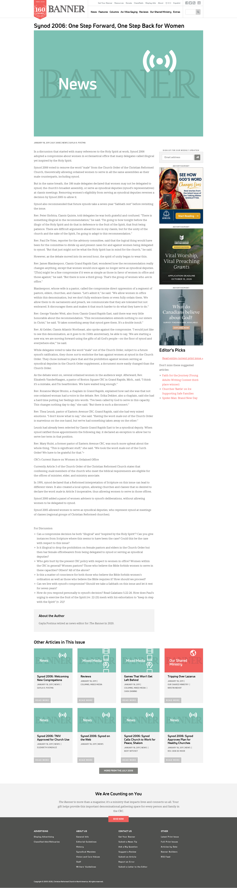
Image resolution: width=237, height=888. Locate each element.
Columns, (85, 685)
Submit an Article (127, 857)
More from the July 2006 (118, 771)
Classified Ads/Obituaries (47, 842)
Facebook (186, 3)
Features (103, 12)
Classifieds (138, 3)
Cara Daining (130, 691)
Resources (119, 3)
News (65, 143)
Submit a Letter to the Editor (133, 867)
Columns (114, 12)
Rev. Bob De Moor (176, 751)
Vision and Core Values (88, 857)
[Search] (198, 12)
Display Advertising (44, 837)
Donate (129, 3)
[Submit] (197, 157)
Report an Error (126, 862)
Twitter (190, 3)
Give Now (118, 819)
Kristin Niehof (175, 688)
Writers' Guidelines (86, 867)
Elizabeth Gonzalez (47, 748)
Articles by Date (169, 847)
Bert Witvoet (131, 751)
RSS (194, 3)
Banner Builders (169, 852)
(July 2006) (55, 143)
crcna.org (199, 2)
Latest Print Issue (170, 837)
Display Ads (150, 3)
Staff (78, 862)
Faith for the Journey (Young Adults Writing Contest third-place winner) (180, 380)
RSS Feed (165, 857)
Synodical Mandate (86, 852)
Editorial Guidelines (86, 842)
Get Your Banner (105, 3)
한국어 (168, 3)
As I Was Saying (129, 12)
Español (176, 3)
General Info (82, 837)
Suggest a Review (127, 852)
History (80, 847)
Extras (176, 12)
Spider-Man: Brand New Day (180, 398)
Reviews (143, 12)
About (160, 3)
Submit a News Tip (127, 842)
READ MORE (42, 700)
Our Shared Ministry (160, 12)
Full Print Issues (169, 842)
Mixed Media (96, 685)
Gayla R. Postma (77, 143)
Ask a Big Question (128, 847)
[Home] (74, 8)
